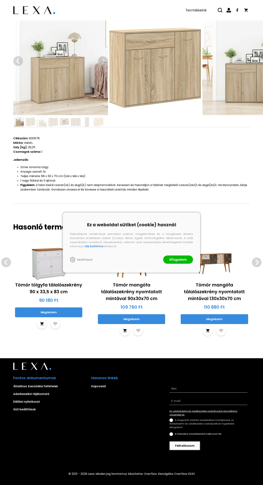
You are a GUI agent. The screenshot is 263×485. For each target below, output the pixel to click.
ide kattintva (94, 246)
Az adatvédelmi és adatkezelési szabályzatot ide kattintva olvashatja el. (203, 412)
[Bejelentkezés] (229, 10)
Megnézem (49, 312)
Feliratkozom (184, 446)
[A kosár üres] (246, 10)
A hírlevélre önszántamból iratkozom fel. (198, 434)
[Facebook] (237, 10)
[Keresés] (220, 10)
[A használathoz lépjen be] (55, 324)
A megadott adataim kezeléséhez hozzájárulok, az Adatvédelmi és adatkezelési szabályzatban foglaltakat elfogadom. (201, 423)
